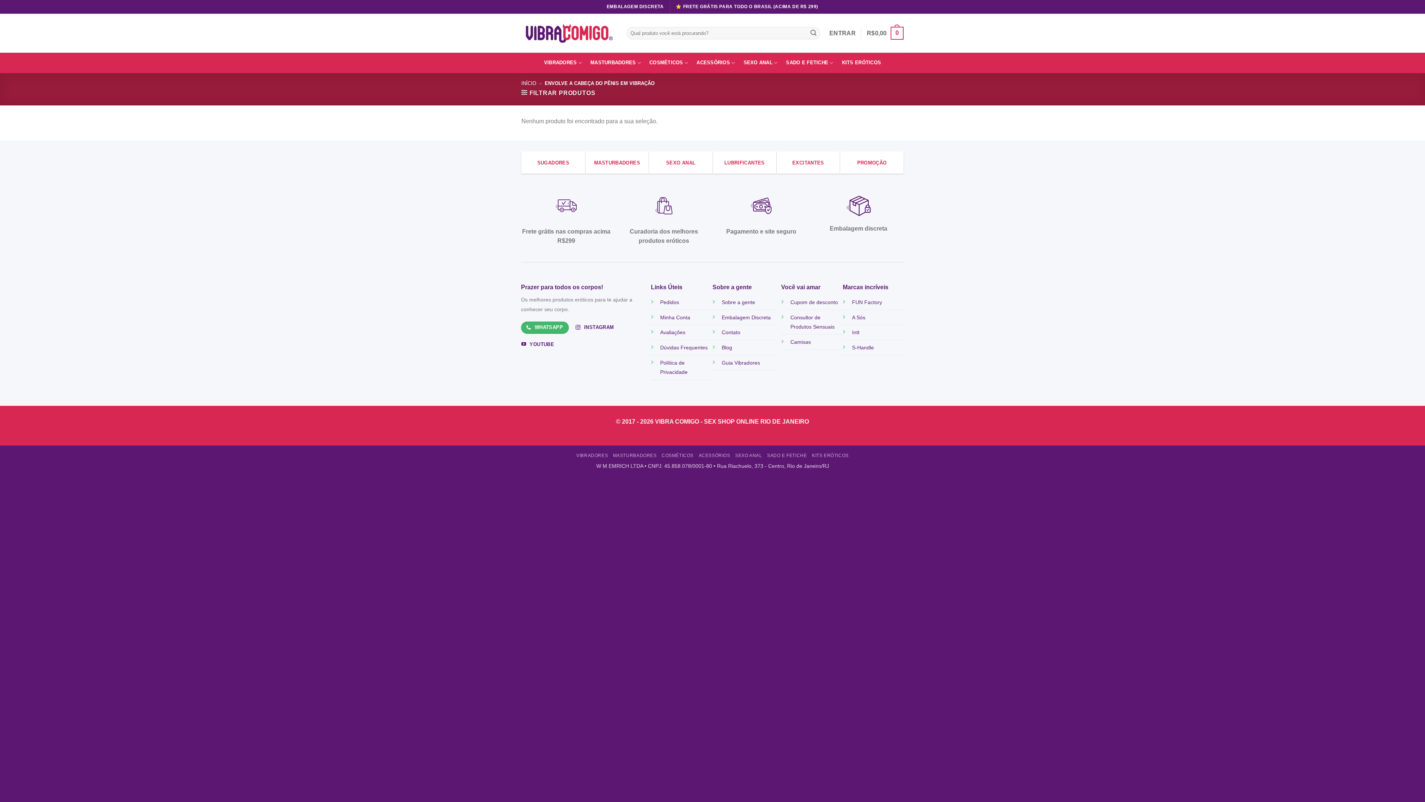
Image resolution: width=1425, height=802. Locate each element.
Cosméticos (666, 62)
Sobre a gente (738, 302)
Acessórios (713, 62)
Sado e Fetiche (807, 62)
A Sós (858, 317)
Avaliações (672, 332)
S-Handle (863, 348)
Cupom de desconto (814, 302)
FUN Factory (867, 302)
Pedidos (669, 302)
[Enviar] (813, 33)
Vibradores (560, 62)
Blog (727, 348)
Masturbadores (613, 62)
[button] (885, 33)
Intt (855, 332)
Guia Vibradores (741, 363)
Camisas (800, 342)
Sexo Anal (758, 62)
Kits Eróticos (861, 62)
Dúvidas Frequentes (684, 348)
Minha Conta (675, 317)
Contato (731, 332)
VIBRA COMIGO (678, 421)
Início (528, 83)
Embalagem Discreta (746, 317)
